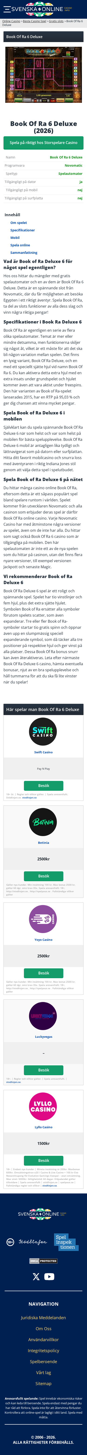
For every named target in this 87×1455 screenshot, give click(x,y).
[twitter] (36, 1277)
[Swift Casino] (43, 732)
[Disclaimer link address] (33, 1242)
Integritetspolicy (43, 1350)
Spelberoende (43, 1361)
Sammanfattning (23, 252)
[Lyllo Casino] (43, 1106)
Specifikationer (22, 230)
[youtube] (49, 1277)
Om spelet (18, 222)
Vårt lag (43, 1372)
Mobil (14, 237)
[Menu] (7, 9)
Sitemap (43, 1383)
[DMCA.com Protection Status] (43, 1260)
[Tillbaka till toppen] (77, 1448)
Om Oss (44, 1328)
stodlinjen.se (29, 797)
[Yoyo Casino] (43, 919)
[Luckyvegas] (43, 1016)
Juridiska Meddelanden (43, 1317)
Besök (43, 785)
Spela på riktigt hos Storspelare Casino (43, 142)
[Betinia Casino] (43, 822)
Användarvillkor (43, 1339)
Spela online (20, 245)
